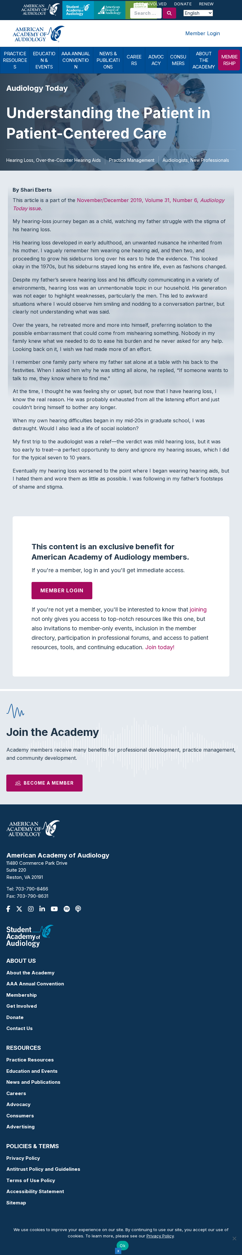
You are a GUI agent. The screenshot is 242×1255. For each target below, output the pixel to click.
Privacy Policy (23, 1158)
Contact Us (19, 1028)
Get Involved (151, 3)
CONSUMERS (178, 60)
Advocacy (18, 1104)
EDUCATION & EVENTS (44, 60)
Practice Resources (30, 1060)
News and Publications (33, 1082)
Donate (183, 3)
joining (198, 609)
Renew (206, 3)
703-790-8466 (31, 889)
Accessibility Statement (35, 1191)
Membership (21, 995)
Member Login (202, 33)
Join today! (160, 647)
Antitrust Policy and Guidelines (43, 1169)
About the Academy (30, 973)
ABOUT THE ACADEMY (204, 60)
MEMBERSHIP (229, 60)
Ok (122, 1245)
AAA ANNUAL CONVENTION (75, 60)
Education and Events (32, 1071)
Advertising (20, 1127)
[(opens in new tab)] (30, 936)
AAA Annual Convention (35, 984)
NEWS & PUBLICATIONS (108, 60)
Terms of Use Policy (30, 1180)
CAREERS (134, 60)
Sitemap (16, 1203)
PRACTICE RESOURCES (15, 60)
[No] (234, 1238)
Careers (16, 1093)
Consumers (20, 1116)
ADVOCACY (156, 60)
